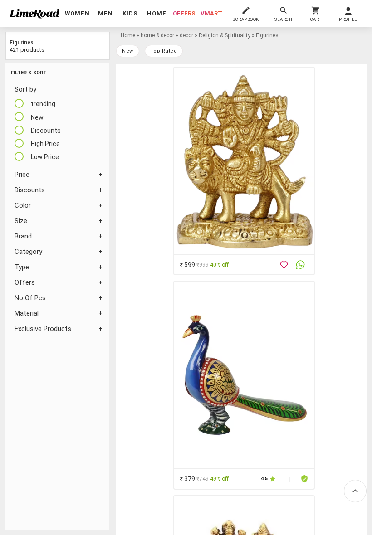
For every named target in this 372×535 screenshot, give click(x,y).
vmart (211, 13)
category (28, 252)
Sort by (25, 89)
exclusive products (43, 329)
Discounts (30, 190)
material (27, 313)
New (127, 51)
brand (23, 236)
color (23, 205)
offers (184, 13)
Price (22, 174)
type (22, 267)
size (21, 221)
